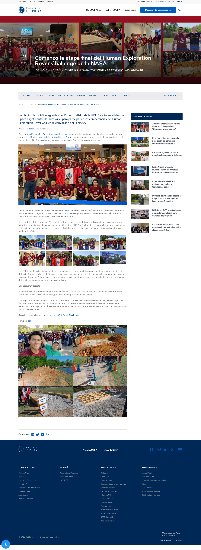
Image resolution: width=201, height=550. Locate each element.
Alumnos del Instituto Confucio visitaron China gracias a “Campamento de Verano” (166, 126)
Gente (51, 96)
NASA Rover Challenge (66, 315)
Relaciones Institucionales (110, 510)
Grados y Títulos (106, 499)
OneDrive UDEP (148, 476)
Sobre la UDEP (113, 10)
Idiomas (104, 96)
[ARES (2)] (59, 242)
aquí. (30, 320)
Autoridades (23, 495)
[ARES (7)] (113, 242)
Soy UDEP (22, 484)
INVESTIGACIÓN (96, 70)
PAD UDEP (63, 480)
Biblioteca (50, 1)
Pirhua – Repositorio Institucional (154, 480)
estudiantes (137, 70)
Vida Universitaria (107, 521)
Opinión (81, 96)
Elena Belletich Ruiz (30, 129)
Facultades (22, 1)
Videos (127, 96)
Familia (116, 96)
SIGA (143, 484)
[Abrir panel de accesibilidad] (5, 544)
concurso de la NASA (118, 70)
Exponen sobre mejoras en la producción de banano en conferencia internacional (165, 141)
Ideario (21, 476)
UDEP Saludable (107, 517)
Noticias (180, 1)
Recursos (41, 1)
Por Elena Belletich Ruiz (48, 70)
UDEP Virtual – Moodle (151, 491)
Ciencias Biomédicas (108, 491)
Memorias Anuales (25, 499)
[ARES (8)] (32, 258)
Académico (70, 70)
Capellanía (104, 476)
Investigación (65, 96)
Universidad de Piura (61, 137)
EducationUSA (106, 495)
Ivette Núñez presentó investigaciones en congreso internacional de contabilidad (165, 170)
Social (92, 96)
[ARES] (86, 258)
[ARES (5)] (86, 242)
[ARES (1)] (32, 242)
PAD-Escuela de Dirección (164, 1)
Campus (40, 96)
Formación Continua (67, 476)
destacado (82, 70)
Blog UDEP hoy (93, 10)
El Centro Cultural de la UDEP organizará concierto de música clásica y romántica (166, 227)
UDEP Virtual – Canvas (151, 495)
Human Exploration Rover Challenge (41, 134)
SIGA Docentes (147, 488)
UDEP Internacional (144, 1)
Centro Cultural (106, 480)
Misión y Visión (24, 473)
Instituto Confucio (107, 502)
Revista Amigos (172, 96)
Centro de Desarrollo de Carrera (113, 484)
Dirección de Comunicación (158, 10)
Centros (32, 1)
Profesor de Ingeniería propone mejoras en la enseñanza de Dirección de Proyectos (166, 198)
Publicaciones (105, 506)
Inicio (20, 105)
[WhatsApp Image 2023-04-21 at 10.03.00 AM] (113, 257)
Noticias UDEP (90, 450)
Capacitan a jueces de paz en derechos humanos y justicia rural (167, 154)
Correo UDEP (147, 473)
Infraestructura (24, 491)
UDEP (66, 210)
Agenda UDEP (111, 450)
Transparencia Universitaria (29, 488)
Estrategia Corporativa (27, 480)
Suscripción (130, 10)
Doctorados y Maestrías (68, 473)
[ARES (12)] (59, 258)
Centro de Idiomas (107, 488)
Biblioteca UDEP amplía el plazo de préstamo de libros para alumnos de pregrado (166, 213)
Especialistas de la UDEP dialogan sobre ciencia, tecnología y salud (163, 184)
